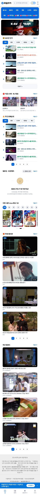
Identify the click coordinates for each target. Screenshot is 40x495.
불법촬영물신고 (25, 481)
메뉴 (38, 4)
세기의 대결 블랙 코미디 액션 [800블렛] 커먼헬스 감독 (17, 307)
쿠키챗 (11, 15)
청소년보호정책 (29, 478)
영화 (23, 10)
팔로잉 (11, 10)
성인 (35, 15)
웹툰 (17, 15)
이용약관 (8, 478)
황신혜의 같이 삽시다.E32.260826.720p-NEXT (16, 393)
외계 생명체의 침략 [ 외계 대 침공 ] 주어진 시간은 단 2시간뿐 (18, 257)
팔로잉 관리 (28, 171)
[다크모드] (33, 3)
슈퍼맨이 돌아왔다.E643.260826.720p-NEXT (16, 443)
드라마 (29, 10)
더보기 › (35, 38)
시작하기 (31, 485)
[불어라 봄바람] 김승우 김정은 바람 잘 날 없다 (14, 368)
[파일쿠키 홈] (6, 3)
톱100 (4, 10)
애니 (5, 15)
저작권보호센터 (14, 481)
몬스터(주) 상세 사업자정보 (20, 457)
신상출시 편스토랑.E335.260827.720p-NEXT (16, 418)
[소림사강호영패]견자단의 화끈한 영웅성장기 (14, 282)
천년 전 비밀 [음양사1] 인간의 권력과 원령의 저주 (15, 332)
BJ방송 (23, 15)
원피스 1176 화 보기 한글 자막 (26, 47)
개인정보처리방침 (18, 478)
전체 (17, 10)
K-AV (29, 15)
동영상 (35, 10)
